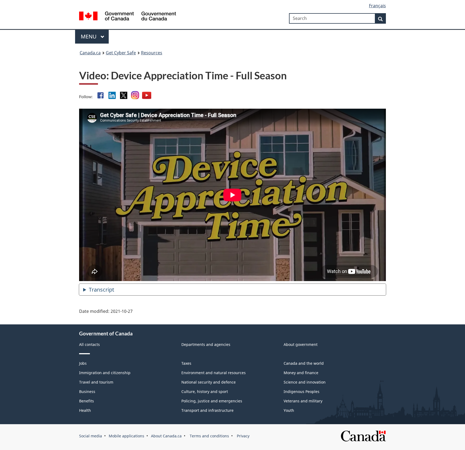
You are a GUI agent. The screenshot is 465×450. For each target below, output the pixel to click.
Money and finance (301, 372)
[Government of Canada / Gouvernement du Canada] (127, 17)
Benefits (86, 400)
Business (87, 391)
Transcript (101, 289)
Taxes (186, 363)
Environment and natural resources (213, 372)
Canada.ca (90, 53)
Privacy (242, 435)
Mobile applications (126, 435)
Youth (289, 410)
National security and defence (208, 382)
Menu (89, 36)
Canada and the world (304, 363)
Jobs (83, 363)
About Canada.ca (166, 435)
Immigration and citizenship (105, 372)
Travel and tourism (96, 382)
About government (301, 344)
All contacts (89, 344)
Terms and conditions (209, 435)
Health (85, 410)
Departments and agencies (205, 344)
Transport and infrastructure (207, 410)
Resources (151, 53)
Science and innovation (305, 382)
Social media (90, 435)
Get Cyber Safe (121, 53)
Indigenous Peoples (301, 391)
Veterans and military (303, 400)
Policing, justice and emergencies (211, 400)
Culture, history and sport (204, 391)
